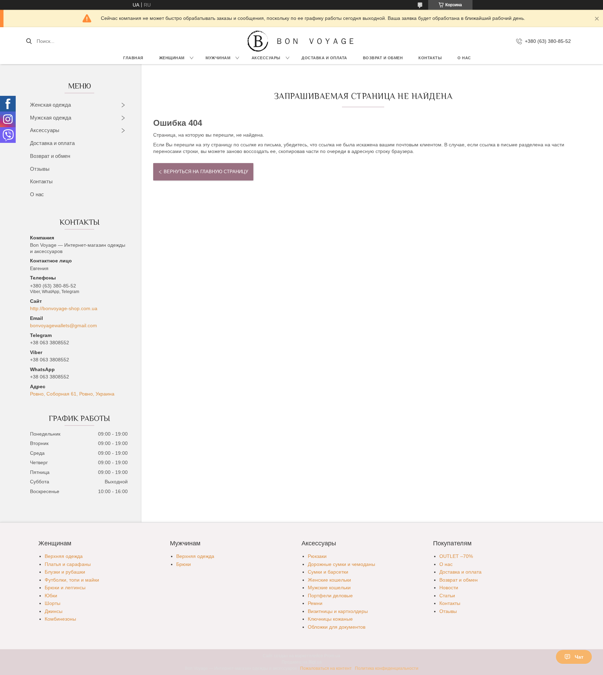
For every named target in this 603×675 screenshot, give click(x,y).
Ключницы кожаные (330, 619)
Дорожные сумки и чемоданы (341, 564)
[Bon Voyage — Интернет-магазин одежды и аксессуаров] (257, 41)
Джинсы (53, 611)
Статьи (447, 595)
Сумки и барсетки (328, 572)
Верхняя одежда (64, 556)
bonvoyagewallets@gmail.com (63, 325)
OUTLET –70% (456, 556)
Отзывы (40, 169)
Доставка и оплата (52, 143)
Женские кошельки (329, 580)
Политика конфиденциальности (386, 668)
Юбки (51, 595)
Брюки (183, 564)
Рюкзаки (317, 556)
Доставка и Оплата (324, 58)
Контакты (430, 58)
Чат (579, 657)
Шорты (52, 603)
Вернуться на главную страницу (206, 171)
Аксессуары (266, 58)
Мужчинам (218, 58)
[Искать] (29, 41)
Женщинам (172, 58)
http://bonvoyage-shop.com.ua (63, 308)
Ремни (315, 603)
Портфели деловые (330, 595)
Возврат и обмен (383, 58)
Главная (133, 58)
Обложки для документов (336, 627)
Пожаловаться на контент (326, 668)
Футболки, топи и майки (72, 580)
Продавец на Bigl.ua (302, 662)
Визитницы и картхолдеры (338, 611)
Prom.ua (332, 655)
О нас (464, 58)
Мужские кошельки (329, 587)
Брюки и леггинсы (65, 587)
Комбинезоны (60, 619)
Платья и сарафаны (68, 564)
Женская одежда (50, 105)
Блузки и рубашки (65, 572)
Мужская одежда (50, 118)
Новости (448, 587)
